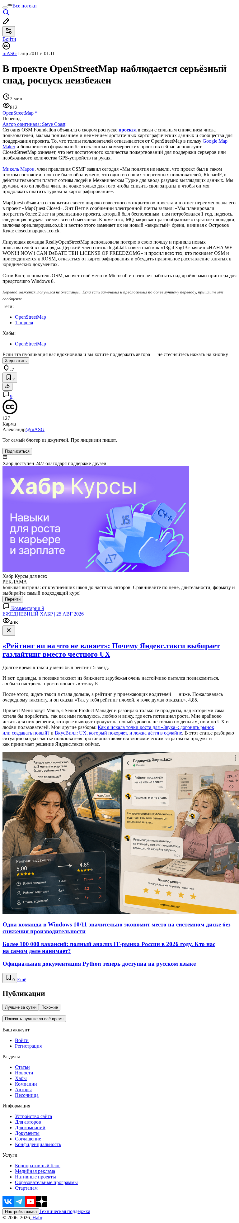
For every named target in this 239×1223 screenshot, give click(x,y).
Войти (22, 1040)
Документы (27, 1133)
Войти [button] (9, 39)
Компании (26, 1084)
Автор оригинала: (33, 124)
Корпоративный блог (37, 1165)
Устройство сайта (33, 1116)
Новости (24, 1072)
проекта (128, 129)
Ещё (21, 979)
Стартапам (26, 1188)
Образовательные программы (46, 1182)
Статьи (22, 1067)
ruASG (9, 53)
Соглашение (28, 1138)
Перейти (13, 599)
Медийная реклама (35, 1171)
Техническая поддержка (64, 1211)
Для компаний (30, 1127)
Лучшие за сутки (20, 1007)
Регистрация (28, 1046)
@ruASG (35, 429)
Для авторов (28, 1122)
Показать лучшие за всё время (34, 1018)
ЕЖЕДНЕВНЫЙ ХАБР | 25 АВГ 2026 (43, 613)
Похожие (49, 1007)
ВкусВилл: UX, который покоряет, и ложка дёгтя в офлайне (118, 732)
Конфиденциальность (38, 1144)
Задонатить (16, 360)
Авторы (23, 1089)
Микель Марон (18, 169)
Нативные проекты (35, 1176)
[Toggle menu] (4, 7)
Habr (36, 1217)
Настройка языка (21, 1211)
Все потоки (24, 5)
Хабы (21, 1078)
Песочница (27, 1095)
